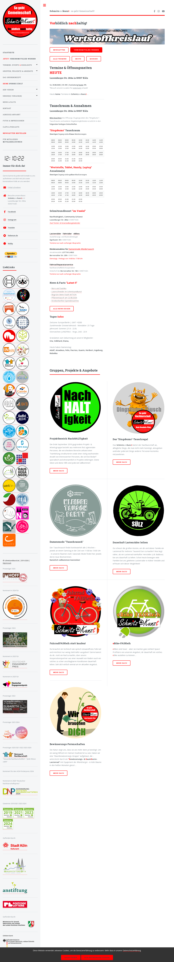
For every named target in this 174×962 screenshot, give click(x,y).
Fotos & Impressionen (13, 121)
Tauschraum (72, 130)
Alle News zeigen (61, 309)
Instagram (12, 220)
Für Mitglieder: (12, 140)
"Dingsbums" (57, 130)
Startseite (8, 53)
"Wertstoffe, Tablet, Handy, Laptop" (71, 167)
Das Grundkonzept (12, 77)
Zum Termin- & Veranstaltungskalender (65, 223)
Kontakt (7, 108)
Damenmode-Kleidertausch (81, 249)
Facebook (12, 211)
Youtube (11, 227)
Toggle (44, 5)
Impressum (7, 563)
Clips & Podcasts (11, 127)
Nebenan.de (13, 235)
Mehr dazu (58, 471)
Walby (10, 243)
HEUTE (78, 59)
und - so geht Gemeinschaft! (72, 11)
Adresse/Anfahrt (11, 115)
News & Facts (9, 102)
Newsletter (59, 50)
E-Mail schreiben (14, 187)
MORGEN (94, 59)
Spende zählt (13, 84)
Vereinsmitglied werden (86, 50)
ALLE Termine (60, 59)
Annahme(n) (57, 170)
